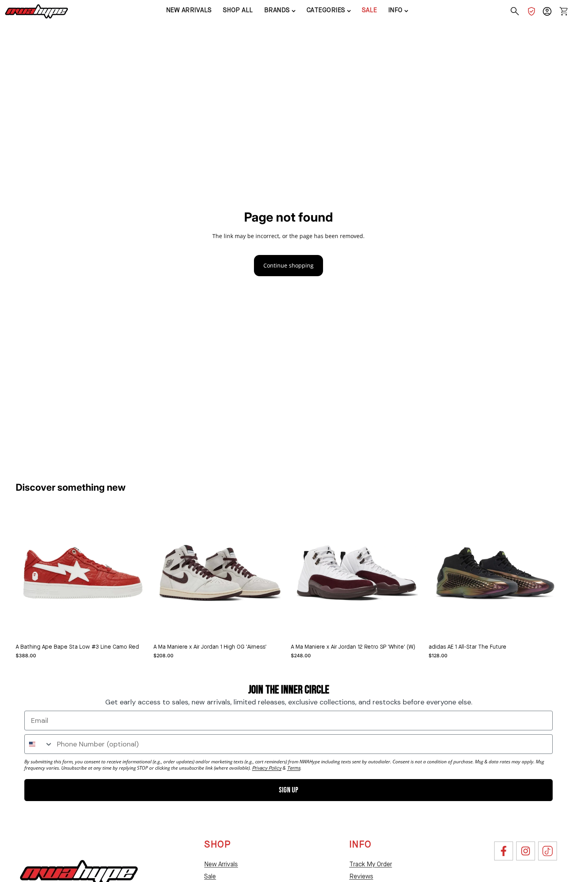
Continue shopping (288, 265)
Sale (369, 10)
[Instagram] (525, 851)
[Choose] (137, 627)
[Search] (515, 11)
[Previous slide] (165, 572)
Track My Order (370, 865)
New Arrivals (221, 865)
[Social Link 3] (547, 851)
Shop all (238, 10)
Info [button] (395, 10)
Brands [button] (277, 10)
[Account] (547, 11)
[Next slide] (274, 572)
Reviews (361, 877)
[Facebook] (503, 851)
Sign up (288, 790)
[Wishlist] (531, 11)
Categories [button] (326, 10)
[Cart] (563, 11)
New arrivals (189, 10)
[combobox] (39, 744)
